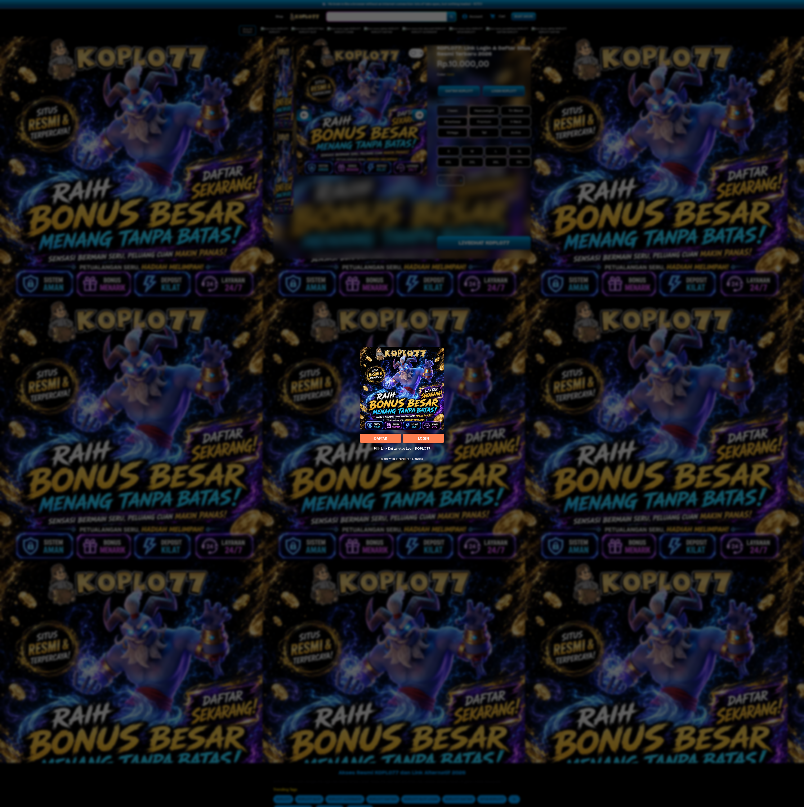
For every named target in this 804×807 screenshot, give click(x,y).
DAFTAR (380, 438)
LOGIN (423, 438)
